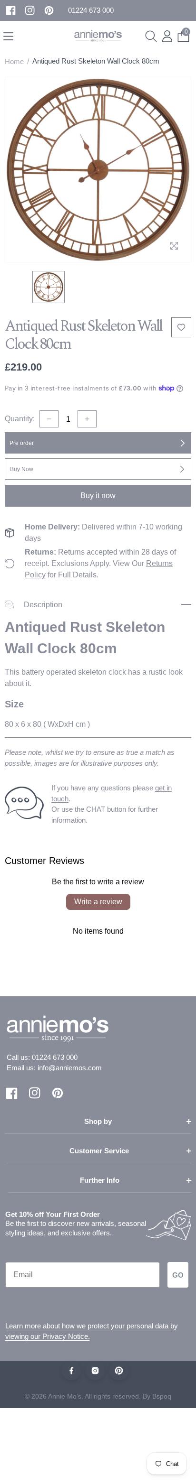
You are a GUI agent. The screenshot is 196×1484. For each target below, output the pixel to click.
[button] (91, 10)
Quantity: (20, 419)
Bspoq (161, 1396)
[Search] (151, 36)
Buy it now (98, 496)
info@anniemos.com (70, 1068)
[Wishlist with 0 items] (181, 327)
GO (178, 1275)
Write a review (98, 902)
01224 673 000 (55, 1057)
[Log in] (167, 36)
